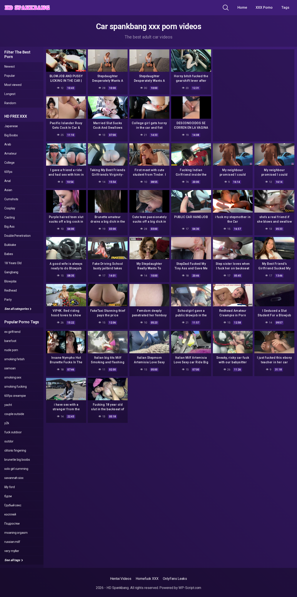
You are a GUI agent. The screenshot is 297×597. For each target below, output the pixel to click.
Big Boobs (11, 135)
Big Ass (9, 226)
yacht (8, 405)
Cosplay (9, 208)
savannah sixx (13, 478)
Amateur (10, 153)
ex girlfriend (12, 332)
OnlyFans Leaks (175, 579)
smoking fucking (15, 386)
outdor (8, 441)
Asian (8, 190)
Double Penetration (17, 235)
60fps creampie (15, 395)
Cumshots (11, 199)
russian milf (12, 542)
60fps (8, 171)
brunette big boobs (17, 459)
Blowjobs (10, 281)
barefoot (10, 341)
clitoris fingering (15, 450)
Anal (7, 181)
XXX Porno (264, 7)
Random (10, 103)
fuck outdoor (13, 432)
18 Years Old (13, 263)
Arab (7, 144)
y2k (6, 423)
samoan (10, 368)
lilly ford (9, 487)
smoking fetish (14, 359)
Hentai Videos (120, 579)
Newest (9, 66)
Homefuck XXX (147, 579)
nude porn (11, 350)
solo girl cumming (16, 468)
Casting (9, 217)
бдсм (8, 496)
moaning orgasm (16, 532)
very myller (11, 551)
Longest (9, 94)
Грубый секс (12, 505)
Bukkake (10, 245)
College (9, 162)
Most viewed (13, 85)
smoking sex (12, 377)
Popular (9, 75)
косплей (10, 514)
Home (242, 7)
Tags (285, 7)
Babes (8, 254)
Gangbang (11, 272)
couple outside (14, 414)
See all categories (16, 308)
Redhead (10, 290)
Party (8, 299)
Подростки (12, 523)
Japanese (11, 126)
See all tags (12, 560)
